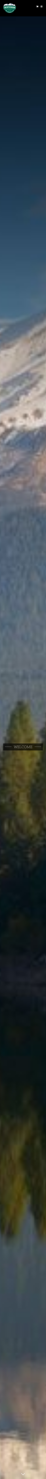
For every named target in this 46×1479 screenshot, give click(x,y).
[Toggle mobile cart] (37, 6)
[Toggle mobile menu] (42, 6)
